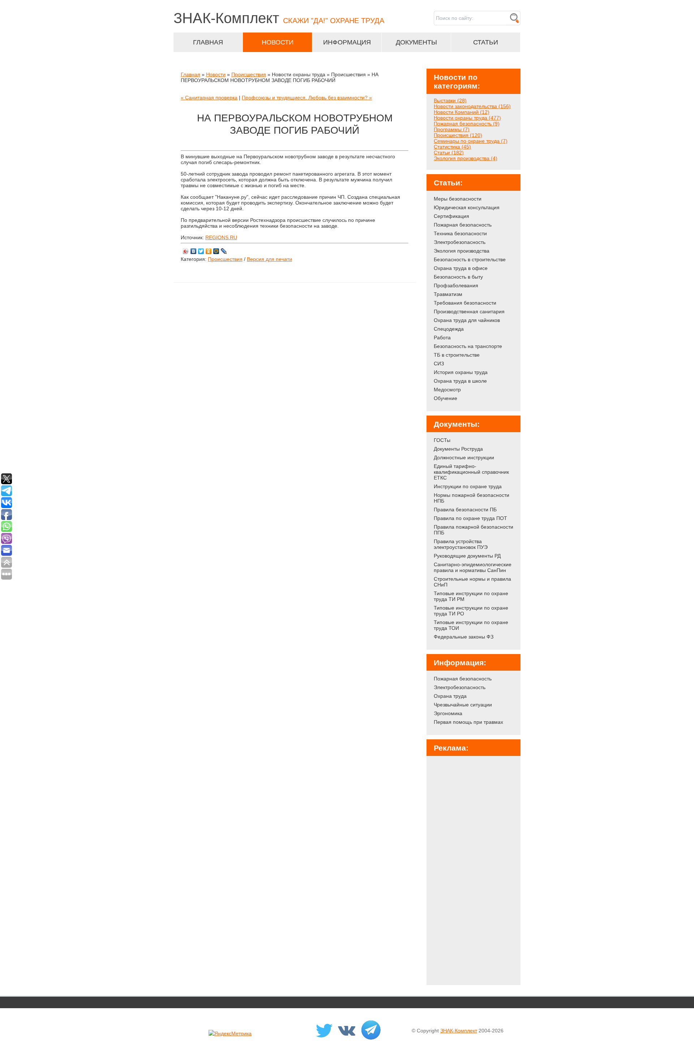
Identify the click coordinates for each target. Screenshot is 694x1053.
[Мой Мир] (216, 251)
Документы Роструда (458, 449)
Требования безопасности (465, 303)
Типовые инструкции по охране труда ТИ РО (471, 610)
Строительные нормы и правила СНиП (472, 582)
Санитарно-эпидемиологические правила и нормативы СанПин (472, 567)
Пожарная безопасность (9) (467, 123)
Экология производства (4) (465, 158)
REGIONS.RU (221, 237)
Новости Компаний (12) (461, 112)
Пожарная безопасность (463, 225)
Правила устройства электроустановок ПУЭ (461, 544)
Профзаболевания (456, 285)
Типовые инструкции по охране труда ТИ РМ (471, 596)
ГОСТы (442, 440)
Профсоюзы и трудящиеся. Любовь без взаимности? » (307, 97)
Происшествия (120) (458, 135)
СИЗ (439, 363)
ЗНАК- (279, 18)
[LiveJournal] (224, 251)
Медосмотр (447, 389)
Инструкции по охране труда (468, 486)
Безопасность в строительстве (470, 259)
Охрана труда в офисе (461, 268)
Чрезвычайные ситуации (463, 705)
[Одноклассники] (209, 251)
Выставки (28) (450, 100)
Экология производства (461, 251)
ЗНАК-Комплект (458, 1030)
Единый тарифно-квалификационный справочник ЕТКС (471, 472)
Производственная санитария (469, 311)
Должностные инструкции (464, 457)
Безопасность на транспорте (468, 346)
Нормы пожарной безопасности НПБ (471, 498)
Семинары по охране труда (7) (470, 141)
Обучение (445, 398)
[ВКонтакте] (193, 251)
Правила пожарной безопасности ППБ (473, 530)
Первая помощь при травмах (468, 722)
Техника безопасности (460, 233)
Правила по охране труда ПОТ (470, 518)
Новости (216, 74)
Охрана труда (450, 696)
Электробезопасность (459, 242)
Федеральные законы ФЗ (463, 637)
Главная (190, 74)
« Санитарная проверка (209, 97)
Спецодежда (449, 329)
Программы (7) (452, 129)
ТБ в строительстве (457, 355)
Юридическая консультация (467, 207)
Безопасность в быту (458, 277)
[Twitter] (201, 251)
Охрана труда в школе (460, 381)
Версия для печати (269, 259)
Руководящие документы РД (467, 556)
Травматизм (448, 294)
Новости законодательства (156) (472, 106)
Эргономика (448, 713)
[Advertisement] (473, 868)
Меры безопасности (457, 199)
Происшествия (248, 74)
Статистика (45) (452, 147)
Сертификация (451, 216)
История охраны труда (461, 372)
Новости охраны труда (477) (467, 118)
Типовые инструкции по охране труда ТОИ (471, 625)
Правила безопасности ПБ (465, 509)
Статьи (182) (449, 152)
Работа (442, 337)
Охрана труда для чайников (467, 320)
